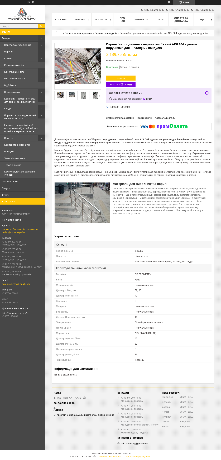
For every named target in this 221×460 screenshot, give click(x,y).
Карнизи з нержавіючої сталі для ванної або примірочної (20, 100)
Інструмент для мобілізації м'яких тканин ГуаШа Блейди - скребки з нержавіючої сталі (20, 128)
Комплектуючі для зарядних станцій (19, 173)
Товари (6, 38)
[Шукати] (41, 26)
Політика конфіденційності (138, 457)
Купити (121, 78)
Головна (61, 19)
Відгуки (6, 188)
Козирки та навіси (14, 65)
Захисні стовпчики (14, 158)
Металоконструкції (14, 78)
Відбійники (10, 85)
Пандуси (9, 151)
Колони (8, 58)
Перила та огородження (17, 44)
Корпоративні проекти (17, 144)
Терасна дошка (12, 164)
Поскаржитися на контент (110, 457)
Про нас (122, 19)
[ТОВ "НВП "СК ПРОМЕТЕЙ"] (22, 12)
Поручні (8, 51)
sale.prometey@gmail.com (16, 283)
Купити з (115, 84)
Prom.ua (127, 453)
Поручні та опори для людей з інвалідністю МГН (20, 117)
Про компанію (10, 181)
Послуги (8, 138)
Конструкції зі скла (14, 71)
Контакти (141, 19)
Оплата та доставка (181, 19)
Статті (5, 194)
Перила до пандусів (105, 33)
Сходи (7, 108)
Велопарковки (12, 91)
